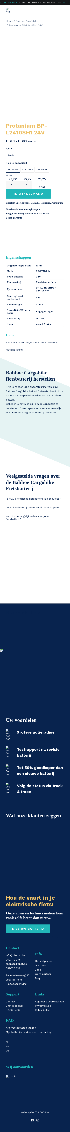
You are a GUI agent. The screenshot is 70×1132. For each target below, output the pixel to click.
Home (9, 21)
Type (9, 148)
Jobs (59, 2)
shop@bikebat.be (16, 963)
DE (7, 1050)
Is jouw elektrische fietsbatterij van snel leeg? (33, 498)
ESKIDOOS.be (42, 1112)
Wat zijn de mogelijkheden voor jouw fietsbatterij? (27, 518)
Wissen (9, 175)
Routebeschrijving (16, 983)
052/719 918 (13, 968)
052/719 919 (13, 959)
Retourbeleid (42, 1010)
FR (7, 1046)
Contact (10, 1001)
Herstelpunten (49, 2)
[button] (62, 10)
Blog (37, 978)
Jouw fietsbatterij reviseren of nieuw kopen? (32, 507)
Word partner (43, 974)
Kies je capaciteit (16, 163)
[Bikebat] (9, 10)
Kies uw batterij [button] (28, 928)
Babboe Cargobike (27, 21)
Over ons (40, 965)
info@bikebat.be (15, 955)
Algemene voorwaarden (49, 1001)
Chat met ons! (14, 1005)
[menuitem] (30, 2)
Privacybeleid (43, 1005)
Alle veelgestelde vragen (21, 1027)
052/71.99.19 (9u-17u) (31, 2)
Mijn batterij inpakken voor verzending (28, 1032)
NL (64, 2)
